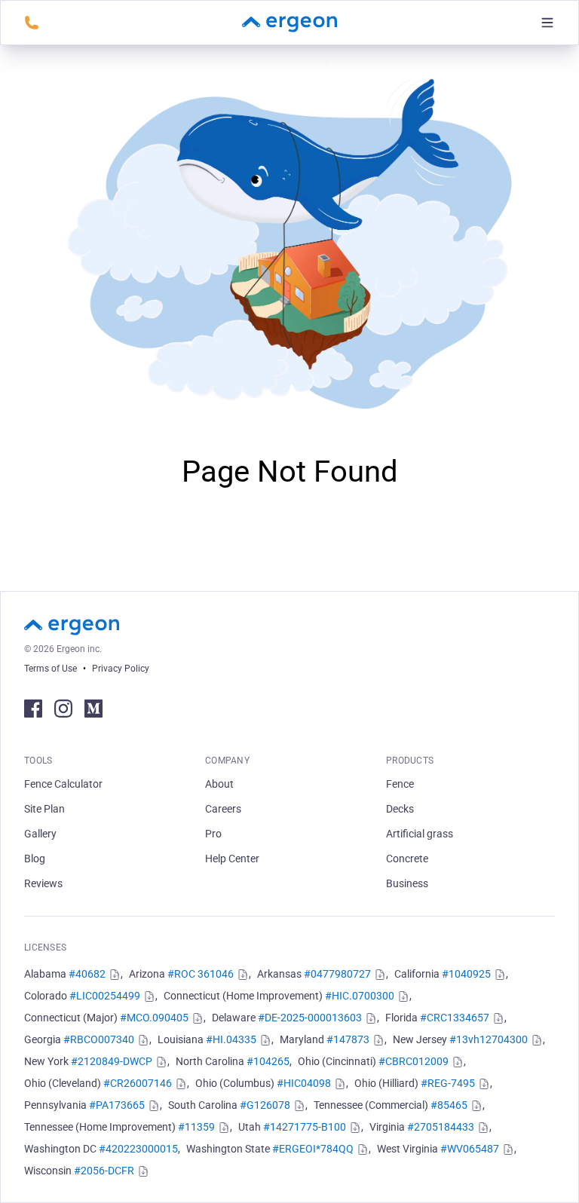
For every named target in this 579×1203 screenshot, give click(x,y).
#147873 (347, 1039)
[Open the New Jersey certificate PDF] (535, 1040)
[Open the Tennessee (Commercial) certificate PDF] (474, 1106)
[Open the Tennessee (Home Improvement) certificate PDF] (222, 1128)
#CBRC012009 (413, 1061)
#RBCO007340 (98, 1039)
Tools (38, 760)
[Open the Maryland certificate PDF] (376, 1040)
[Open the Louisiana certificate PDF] (263, 1040)
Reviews (43, 883)
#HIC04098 (304, 1083)
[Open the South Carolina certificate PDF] (297, 1106)
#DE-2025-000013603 (310, 1018)
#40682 (87, 974)
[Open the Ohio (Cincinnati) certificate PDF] (456, 1062)
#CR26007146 (137, 1083)
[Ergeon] (289, 22)
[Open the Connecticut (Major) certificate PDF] (196, 1018)
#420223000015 (138, 1149)
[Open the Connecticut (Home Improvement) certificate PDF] (401, 996)
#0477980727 (337, 974)
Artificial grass (419, 834)
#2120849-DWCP (111, 1061)
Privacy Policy (120, 668)
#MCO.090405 (154, 1018)
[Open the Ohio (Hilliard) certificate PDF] (482, 1084)
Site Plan (44, 809)
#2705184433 (440, 1127)
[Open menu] (547, 22)
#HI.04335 (231, 1039)
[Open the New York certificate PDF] (159, 1062)
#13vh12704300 (488, 1039)
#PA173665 (117, 1105)
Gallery (40, 834)
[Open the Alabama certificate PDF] (113, 975)
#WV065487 (469, 1149)
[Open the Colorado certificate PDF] (147, 996)
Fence (400, 784)
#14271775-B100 (304, 1127)
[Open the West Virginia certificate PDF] (506, 1149)
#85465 (448, 1105)
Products (409, 760)
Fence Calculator (63, 784)
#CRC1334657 (454, 1018)
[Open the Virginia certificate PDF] (481, 1128)
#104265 (268, 1061)
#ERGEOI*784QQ (313, 1149)
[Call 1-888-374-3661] (31, 22)
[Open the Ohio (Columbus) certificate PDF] (338, 1084)
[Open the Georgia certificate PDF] (141, 1040)
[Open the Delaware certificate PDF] (369, 1018)
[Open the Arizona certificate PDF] (241, 975)
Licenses (45, 947)
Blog (34, 859)
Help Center (232, 859)
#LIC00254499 (104, 996)
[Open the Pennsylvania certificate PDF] (152, 1106)
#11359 (196, 1127)
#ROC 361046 (200, 974)
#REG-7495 (448, 1083)
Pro (213, 834)
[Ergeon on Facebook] (33, 708)
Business (407, 883)
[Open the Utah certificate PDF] (353, 1128)
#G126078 (265, 1105)
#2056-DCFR (104, 1171)
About (219, 784)
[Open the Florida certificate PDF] (496, 1018)
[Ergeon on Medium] (93, 708)
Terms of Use (50, 668)
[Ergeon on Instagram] (63, 708)
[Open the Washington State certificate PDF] (361, 1149)
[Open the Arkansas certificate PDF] (378, 975)
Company (227, 760)
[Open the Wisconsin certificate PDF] (141, 1171)
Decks (400, 809)
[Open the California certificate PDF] (498, 975)
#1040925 (466, 974)
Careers (223, 809)
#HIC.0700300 (359, 996)
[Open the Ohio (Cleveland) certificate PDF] (179, 1084)
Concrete (407, 859)
